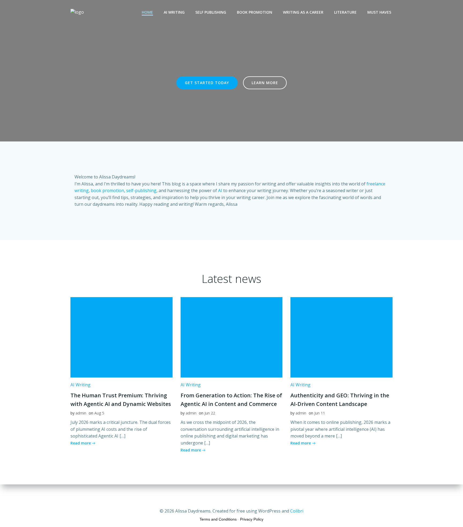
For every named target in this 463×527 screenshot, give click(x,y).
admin (81, 413)
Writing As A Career (303, 12)
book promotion (107, 190)
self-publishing (141, 190)
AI (220, 190)
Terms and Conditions (218, 519)
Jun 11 (319, 413)
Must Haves (379, 12)
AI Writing (174, 12)
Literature (345, 12)
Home (147, 12)
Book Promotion (254, 12)
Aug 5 (99, 413)
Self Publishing (210, 12)
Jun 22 (209, 413)
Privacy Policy (251, 519)
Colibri (296, 511)
